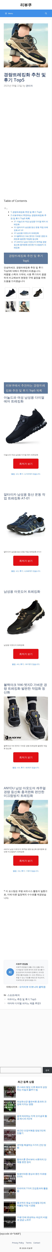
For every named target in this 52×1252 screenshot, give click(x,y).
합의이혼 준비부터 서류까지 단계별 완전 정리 (31, 1160)
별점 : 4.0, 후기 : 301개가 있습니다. (26, 664)
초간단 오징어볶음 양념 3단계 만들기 (31, 1131)
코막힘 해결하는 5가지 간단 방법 (31, 1146)
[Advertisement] (26, 115)
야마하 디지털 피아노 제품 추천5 (24, 1003)
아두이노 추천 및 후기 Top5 (21, 999)
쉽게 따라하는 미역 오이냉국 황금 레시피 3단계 (32, 1117)
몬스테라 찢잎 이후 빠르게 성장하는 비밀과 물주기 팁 (32, 1088)
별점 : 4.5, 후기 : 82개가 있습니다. (25, 767)
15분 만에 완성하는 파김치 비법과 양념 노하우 (32, 1218)
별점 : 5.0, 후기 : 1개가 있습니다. (26, 871)
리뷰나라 (33, 986)
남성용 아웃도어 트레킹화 (28, 233)
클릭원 (42, 986)
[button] (46, 13)
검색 (47, 1070)
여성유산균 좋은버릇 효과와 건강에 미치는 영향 (31, 1102)
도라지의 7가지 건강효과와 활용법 (32, 1189)
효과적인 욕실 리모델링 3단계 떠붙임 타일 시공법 (31, 1204)
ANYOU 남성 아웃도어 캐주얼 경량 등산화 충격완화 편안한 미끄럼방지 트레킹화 (30, 245)
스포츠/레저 (13, 995)
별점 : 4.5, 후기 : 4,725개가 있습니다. (26, 474)
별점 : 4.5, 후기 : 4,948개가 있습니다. (26, 571)
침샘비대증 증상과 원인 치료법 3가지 (31, 1175)
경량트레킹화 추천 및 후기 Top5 (27, 212)
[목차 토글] (6, 208)
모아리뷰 (23, 986)
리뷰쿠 (26, 4)
